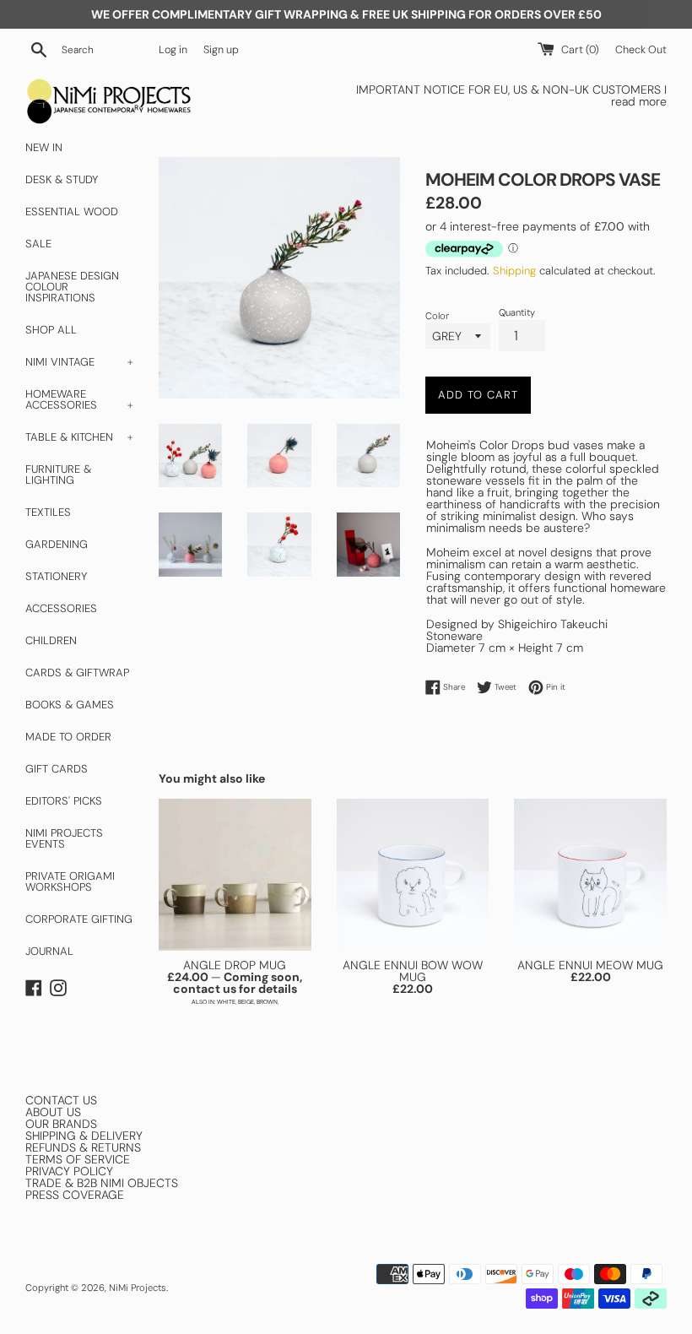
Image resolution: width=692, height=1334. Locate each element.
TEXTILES (48, 512)
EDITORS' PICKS (63, 801)
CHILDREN (51, 640)
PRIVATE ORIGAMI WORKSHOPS (70, 881)
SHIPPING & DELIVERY (84, 1135)
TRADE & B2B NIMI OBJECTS (101, 1182)
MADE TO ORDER (68, 736)
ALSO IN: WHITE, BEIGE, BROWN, (235, 1002)
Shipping (514, 270)
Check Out (641, 50)
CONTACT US (61, 1100)
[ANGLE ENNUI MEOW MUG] (590, 875)
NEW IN (43, 147)
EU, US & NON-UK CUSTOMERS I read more (580, 95)
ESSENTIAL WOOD (71, 211)
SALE (38, 243)
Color (437, 316)
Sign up (221, 50)
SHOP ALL (51, 330)
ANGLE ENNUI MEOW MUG (590, 965)
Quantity (517, 312)
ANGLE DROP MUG (234, 965)
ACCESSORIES (61, 608)
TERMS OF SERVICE (77, 1159)
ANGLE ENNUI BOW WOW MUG (413, 970)
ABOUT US (53, 1112)
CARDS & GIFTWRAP (77, 672)
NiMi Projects (137, 1287)
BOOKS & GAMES (69, 704)
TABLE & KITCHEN (79, 437)
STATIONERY (56, 576)
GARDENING (56, 544)
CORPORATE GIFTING (78, 919)
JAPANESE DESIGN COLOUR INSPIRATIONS (72, 286)
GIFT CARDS (56, 769)
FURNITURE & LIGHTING (58, 474)
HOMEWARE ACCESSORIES (79, 399)
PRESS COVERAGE (74, 1194)
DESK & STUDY (61, 179)
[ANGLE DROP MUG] (235, 875)
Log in (173, 50)
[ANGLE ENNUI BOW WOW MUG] (413, 875)
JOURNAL (49, 951)
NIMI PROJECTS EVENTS (64, 838)
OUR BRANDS (61, 1123)
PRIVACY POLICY (69, 1171)
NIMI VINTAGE (79, 362)
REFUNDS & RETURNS (83, 1147)
